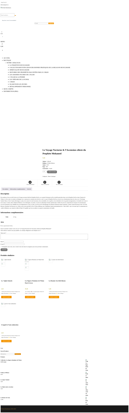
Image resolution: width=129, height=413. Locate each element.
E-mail (3, 244)
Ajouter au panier (52, 171)
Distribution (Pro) (11, 91)
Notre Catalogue (13, 63)
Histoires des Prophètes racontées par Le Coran (29, 72)
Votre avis (3, 233)
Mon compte (8, 89)
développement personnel (20, 86)
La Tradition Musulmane (20, 65)
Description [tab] (5, 189)
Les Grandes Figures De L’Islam (22, 74)
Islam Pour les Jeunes (18, 84)
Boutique (7, 60)
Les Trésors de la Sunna (19, 79)
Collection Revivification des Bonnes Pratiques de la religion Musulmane (40, 67)
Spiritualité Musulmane (19, 70)
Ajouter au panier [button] (6, 297)
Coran (12, 82)
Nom (2, 241)
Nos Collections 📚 (28, 291)
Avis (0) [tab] (29, 189)
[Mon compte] (1, 54)
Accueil (7, 58)
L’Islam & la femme (17, 77)
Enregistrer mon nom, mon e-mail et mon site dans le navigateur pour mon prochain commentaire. (25, 246)
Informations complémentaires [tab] (17, 189)
